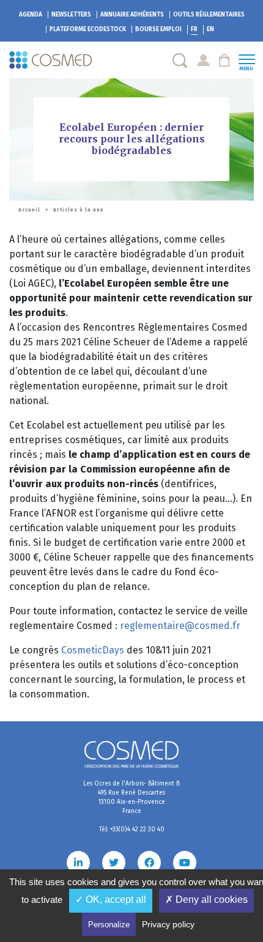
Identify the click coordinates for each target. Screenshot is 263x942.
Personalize (109, 924)
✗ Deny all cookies (206, 899)
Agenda (30, 14)
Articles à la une (78, 210)
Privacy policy (168, 924)
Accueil (29, 210)
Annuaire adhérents (132, 14)
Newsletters (71, 14)
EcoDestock (88, 29)
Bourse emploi (158, 29)
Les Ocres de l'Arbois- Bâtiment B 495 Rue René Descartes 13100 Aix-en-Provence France (131, 797)
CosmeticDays (94, 650)
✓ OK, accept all (110, 899)
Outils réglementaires (209, 14)
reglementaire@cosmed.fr (180, 625)
